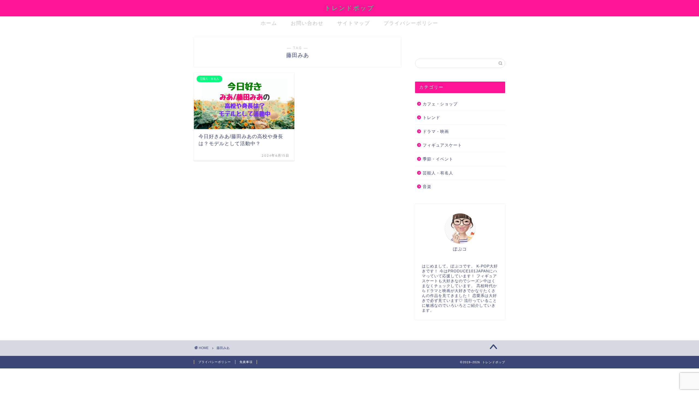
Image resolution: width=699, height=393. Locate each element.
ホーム (269, 23)
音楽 (427, 186)
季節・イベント (438, 159)
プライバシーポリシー (411, 23)
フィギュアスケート (442, 145)
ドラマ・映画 (436, 131)
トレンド (431, 117)
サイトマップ (353, 23)
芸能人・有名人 (438, 173)
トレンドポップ (349, 7)
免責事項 (246, 362)
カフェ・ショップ (440, 104)
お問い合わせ (307, 23)
